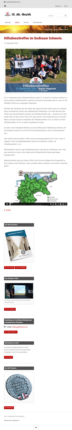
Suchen (65, 16)
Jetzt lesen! (9, 267)
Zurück (8, 210)
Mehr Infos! (9, 407)
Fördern (57, 6)
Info (65, 6)
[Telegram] (5, 6)
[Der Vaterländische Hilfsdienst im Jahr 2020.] (19, 245)
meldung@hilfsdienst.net (19, 327)
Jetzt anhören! (21, 267)
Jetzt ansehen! (10, 309)
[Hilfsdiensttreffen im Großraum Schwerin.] (36, 70)
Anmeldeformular (11, 332)
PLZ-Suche (9, 357)
